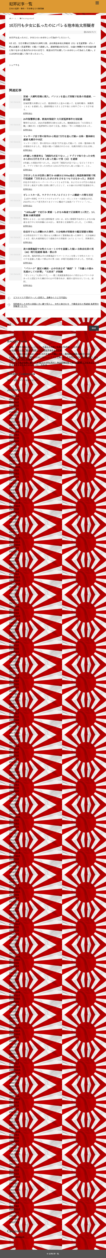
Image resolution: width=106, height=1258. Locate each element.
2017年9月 (14, 743)
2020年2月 (14, 649)
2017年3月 (14, 762)
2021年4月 (14, 603)
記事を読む (27, 113)
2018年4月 (14, 720)
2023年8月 (14, 512)
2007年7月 (14, 1106)
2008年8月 (14, 1080)
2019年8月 (14, 668)
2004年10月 (14, 1177)
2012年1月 (14, 950)
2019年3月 (14, 684)
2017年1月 (14, 768)
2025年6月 (14, 441)
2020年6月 (14, 636)
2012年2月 (14, 947)
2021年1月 (14, 613)
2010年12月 (14, 992)
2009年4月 (14, 1054)
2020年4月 (14, 642)
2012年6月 (14, 934)
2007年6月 (14, 1109)
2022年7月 (14, 555)
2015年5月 (14, 833)
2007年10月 (14, 1099)
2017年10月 (14, 739)
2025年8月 (14, 435)
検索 (9, 324)
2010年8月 (14, 1005)
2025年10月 (14, 428)
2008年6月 (14, 1086)
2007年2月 (14, 1122)
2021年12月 (14, 577)
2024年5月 (14, 483)
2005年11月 (14, 1154)
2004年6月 (14, 1183)
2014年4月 (14, 875)
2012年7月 (14, 930)
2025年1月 (14, 457)
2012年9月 (14, 927)
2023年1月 (14, 535)
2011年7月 (14, 969)
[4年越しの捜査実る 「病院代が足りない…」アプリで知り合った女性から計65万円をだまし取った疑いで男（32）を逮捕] (15, 161)
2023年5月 (14, 522)
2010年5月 (14, 1015)
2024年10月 (14, 467)
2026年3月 (14, 412)
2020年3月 (14, 645)
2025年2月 (14, 454)
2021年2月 (14, 610)
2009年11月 (14, 1031)
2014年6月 (14, 869)
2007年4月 (14, 1115)
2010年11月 (14, 995)
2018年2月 (14, 726)
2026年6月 (14, 402)
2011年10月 (14, 960)
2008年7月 (14, 1083)
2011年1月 (14, 989)
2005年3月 (14, 1167)
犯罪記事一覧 (20, 4)
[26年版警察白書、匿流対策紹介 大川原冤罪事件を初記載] (15, 124)
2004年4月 (14, 1187)
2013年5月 (14, 908)
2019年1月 (14, 691)
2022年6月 (14, 558)
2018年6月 (14, 713)
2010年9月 (14, 1002)
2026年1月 (14, 418)
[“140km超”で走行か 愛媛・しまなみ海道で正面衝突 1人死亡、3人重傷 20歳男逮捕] (15, 217)
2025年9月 (14, 431)
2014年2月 (14, 882)
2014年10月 (14, 856)
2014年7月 (14, 866)
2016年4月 (14, 798)
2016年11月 (14, 775)
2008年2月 (14, 1096)
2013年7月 (14, 901)
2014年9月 (14, 859)
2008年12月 (14, 1067)
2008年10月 (14, 1073)
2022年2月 (14, 571)
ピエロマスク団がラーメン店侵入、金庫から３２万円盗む (40, 298)
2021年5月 (14, 600)
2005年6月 (14, 1161)
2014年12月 (14, 849)
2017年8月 (14, 746)
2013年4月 (14, 911)
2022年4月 (14, 564)
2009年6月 (14, 1047)
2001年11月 (14, 1209)
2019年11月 (14, 658)
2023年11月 (14, 503)
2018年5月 (14, 717)
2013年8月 (14, 898)
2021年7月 (14, 593)
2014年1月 (14, 885)
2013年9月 (14, 895)
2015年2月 (14, 843)
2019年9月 (14, 665)
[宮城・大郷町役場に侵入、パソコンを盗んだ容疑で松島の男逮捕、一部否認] (15, 101)
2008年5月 (14, 1089)
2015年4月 (14, 837)
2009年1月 (14, 1063)
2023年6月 (14, 519)
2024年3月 (14, 490)
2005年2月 (14, 1170)
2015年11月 (14, 814)
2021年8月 (14, 590)
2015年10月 (14, 817)
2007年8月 (14, 1102)
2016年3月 (14, 801)
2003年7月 (14, 1193)
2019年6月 (14, 674)
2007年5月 (14, 1112)
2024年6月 (14, 480)
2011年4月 (14, 979)
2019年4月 (14, 681)
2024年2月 (14, 493)
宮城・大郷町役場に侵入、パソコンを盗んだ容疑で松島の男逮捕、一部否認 (44, 347)
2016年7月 (14, 788)
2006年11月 (14, 1131)
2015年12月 (14, 811)
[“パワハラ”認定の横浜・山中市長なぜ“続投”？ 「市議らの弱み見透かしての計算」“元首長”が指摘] (15, 273)
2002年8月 (14, 1203)
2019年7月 (14, 671)
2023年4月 (14, 525)
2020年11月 (14, 619)
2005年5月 (14, 1164)
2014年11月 (14, 853)
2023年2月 (14, 532)
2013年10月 (14, 892)
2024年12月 (14, 461)
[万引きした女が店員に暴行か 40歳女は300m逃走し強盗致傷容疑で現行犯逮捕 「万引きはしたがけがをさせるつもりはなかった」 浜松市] (15, 180)
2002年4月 (14, 1206)
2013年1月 (14, 921)
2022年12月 (14, 538)
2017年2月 (14, 765)
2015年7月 (14, 827)
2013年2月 (14, 918)
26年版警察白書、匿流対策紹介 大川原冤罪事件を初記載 (52, 119)
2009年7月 (14, 1044)
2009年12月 (14, 1028)
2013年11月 (14, 888)
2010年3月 (14, 1021)
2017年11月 (14, 736)
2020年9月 (14, 626)
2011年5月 (14, 976)
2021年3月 (14, 606)
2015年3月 (14, 840)
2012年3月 (14, 943)
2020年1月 (14, 652)
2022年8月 (14, 551)
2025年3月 (14, 451)
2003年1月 (14, 1199)
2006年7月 (14, 1138)
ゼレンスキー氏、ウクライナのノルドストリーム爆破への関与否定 (58, 195)
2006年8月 (14, 1135)
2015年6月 (14, 830)
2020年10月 (14, 623)
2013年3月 (14, 914)
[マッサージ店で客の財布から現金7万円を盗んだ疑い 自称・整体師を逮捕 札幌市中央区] (15, 141)
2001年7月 (14, 1216)
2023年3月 (14, 529)
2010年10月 (14, 999)
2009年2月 (14, 1060)
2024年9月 (14, 470)
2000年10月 (14, 1219)
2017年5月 (14, 755)
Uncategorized (16, 1237)
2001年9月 (14, 1212)
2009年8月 (14, 1041)
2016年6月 (14, 791)
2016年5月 (14, 794)
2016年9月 (14, 781)
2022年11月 (14, 542)
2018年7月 (14, 710)
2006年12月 (14, 1128)
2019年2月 (14, 687)
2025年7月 (14, 438)
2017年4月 (14, 759)
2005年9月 (14, 1157)
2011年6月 (14, 973)
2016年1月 (14, 807)
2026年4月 (14, 409)
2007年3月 (14, 1118)
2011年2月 (14, 986)
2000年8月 (14, 1222)
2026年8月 (14, 396)
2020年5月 (14, 639)
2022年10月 (14, 545)
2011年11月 (14, 956)
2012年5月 (14, 937)
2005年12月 (14, 1151)
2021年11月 (14, 580)
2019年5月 (14, 678)
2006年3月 (14, 1144)
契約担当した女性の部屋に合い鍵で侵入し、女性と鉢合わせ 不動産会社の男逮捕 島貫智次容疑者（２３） (56, 305)
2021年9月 (14, 587)
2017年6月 (14, 752)
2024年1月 (14, 496)
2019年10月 (14, 662)
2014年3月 (14, 879)
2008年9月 (14, 1076)
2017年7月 (14, 749)
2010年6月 (14, 1012)
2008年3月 (14, 1093)
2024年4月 (14, 486)
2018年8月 (14, 707)
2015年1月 (14, 846)
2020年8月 (14, 629)
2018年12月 (14, 694)
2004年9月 (14, 1180)
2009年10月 (14, 1034)
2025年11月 (14, 425)
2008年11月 (14, 1070)
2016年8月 (14, 785)
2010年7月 (14, 1008)
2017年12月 (14, 733)
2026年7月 (14, 399)
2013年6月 (14, 905)
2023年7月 (14, 516)
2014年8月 (14, 862)
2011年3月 (14, 982)
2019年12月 (14, 655)
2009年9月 (14, 1037)
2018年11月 (14, 697)
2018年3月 (14, 723)
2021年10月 (14, 584)
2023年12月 (14, 499)
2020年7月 (14, 632)
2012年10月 (14, 924)
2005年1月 (14, 1174)
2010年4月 (14, 1018)
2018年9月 (14, 704)
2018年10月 (14, 700)
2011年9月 (14, 963)
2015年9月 (14, 820)
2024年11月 (14, 464)
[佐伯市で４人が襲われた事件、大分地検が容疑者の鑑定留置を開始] (15, 237)
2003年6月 (14, 1196)
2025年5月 (14, 444)
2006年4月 (14, 1141)
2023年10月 (14, 506)
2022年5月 (14, 561)
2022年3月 (14, 568)
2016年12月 (14, 772)
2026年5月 (14, 405)
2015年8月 (14, 824)
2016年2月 (14, 804)
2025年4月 (14, 448)
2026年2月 (14, 415)
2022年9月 (14, 548)
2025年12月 (14, 422)
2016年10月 (14, 778)
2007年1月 (14, 1125)
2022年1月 (14, 574)
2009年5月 (14, 1050)
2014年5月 (14, 872)
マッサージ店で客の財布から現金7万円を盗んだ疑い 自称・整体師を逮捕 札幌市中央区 (49, 354)
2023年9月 (14, 509)
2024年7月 (14, 477)
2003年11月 (14, 1190)
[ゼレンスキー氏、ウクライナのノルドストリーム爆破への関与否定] (15, 200)
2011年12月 (14, 953)
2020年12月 (14, 616)
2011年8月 (14, 966)
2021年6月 (14, 597)
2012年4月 (14, 940)
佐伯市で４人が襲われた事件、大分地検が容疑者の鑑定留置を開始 (58, 232)
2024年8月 (14, 474)
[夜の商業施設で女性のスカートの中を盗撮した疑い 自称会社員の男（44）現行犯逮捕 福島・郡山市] (15, 254)
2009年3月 (14, 1057)
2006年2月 (14, 1148)
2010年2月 (14, 1024)
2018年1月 (14, 730)
